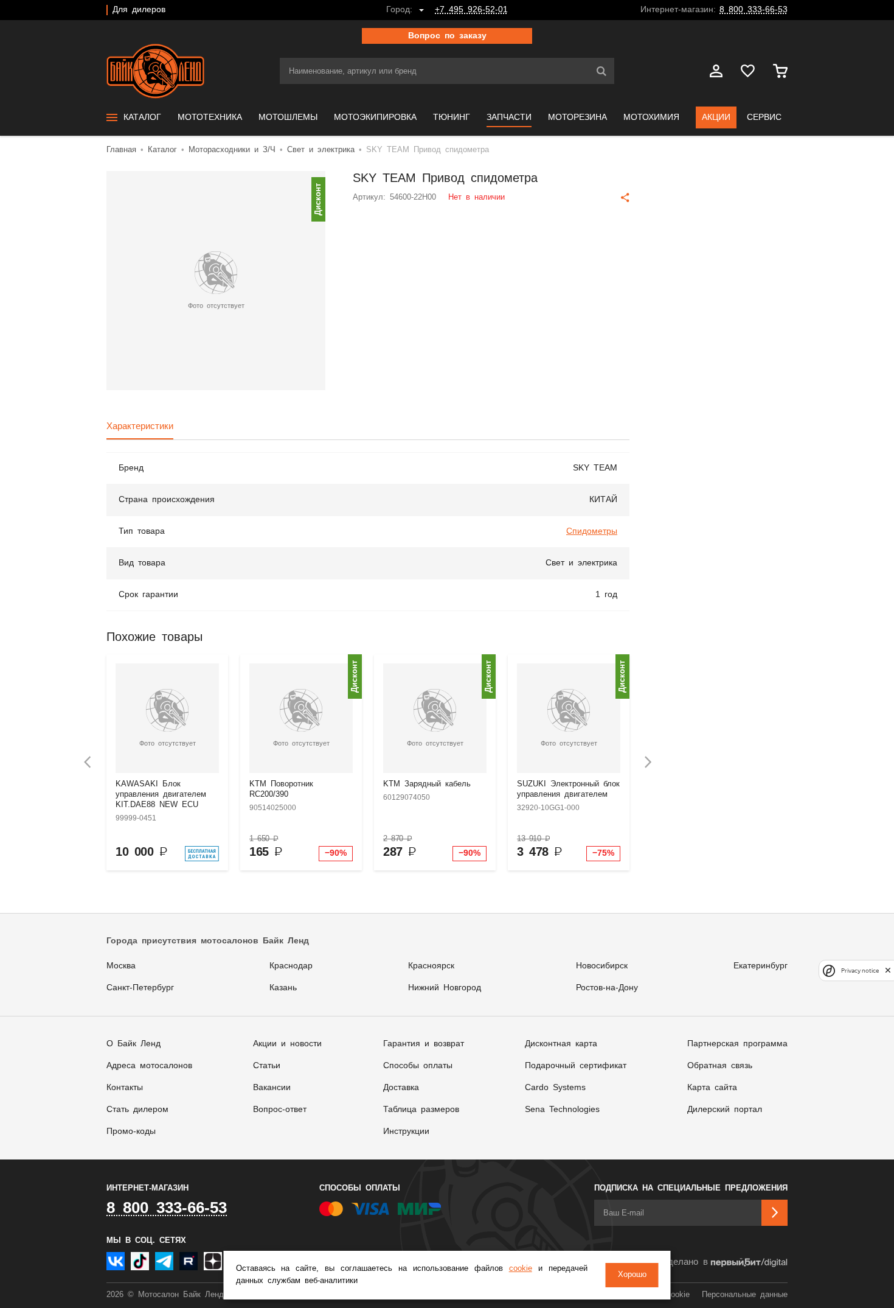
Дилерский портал (724, 1109)
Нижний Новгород (444, 987)
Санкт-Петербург (140, 987)
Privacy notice (860, 970)
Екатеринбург (760, 966)
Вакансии (272, 1087)
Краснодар (291, 966)
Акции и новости (287, 1043)
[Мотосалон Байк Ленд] (155, 71)
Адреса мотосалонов (149, 1065)
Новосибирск (602, 966)
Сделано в (684, 1262)
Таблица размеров (421, 1109)
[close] (887, 970)
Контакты (124, 1087)
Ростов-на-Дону (607, 987)
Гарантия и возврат (423, 1043)
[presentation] (87, 762)
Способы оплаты (417, 1065)
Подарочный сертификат (575, 1065)
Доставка (401, 1087)
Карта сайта (712, 1087)
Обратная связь (719, 1065)
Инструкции (406, 1131)
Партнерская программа (737, 1043)
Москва (121, 966)
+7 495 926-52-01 (471, 9)
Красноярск (431, 966)
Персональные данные (745, 1295)
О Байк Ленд (133, 1043)
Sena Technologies (562, 1109)
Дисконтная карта (561, 1043)
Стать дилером (137, 1109)
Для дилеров (139, 9)
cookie (520, 1268)
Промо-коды (131, 1131)
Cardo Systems (555, 1087)
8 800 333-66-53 (753, 9)
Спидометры (591, 531)
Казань (283, 987)
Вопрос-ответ (280, 1109)
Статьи (266, 1065)
